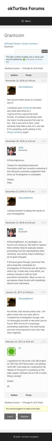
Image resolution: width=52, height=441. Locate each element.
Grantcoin (28, 108)
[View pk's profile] (24, 59)
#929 (43, 341)
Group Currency (29, 43)
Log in (10, 416)
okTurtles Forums (26, 8)
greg (21, 147)
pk (27, 59)
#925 (43, 191)
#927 (43, 292)
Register (24, 416)
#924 (43, 141)
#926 (43, 222)
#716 (44, 80)
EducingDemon (26, 87)
